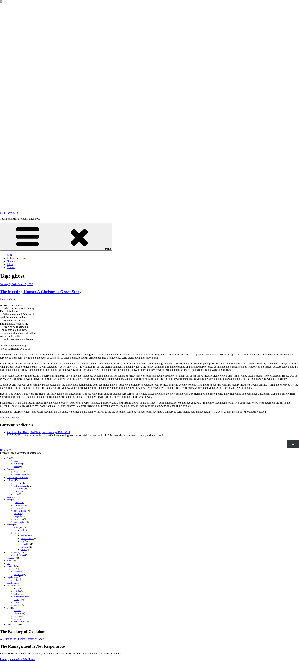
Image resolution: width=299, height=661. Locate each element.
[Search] (293, 444)
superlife (18, 513)
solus (23, 549)
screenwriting (20, 510)
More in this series (10, 299)
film (9, 499)
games (10, 524)
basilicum (25, 535)
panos (16, 599)
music (9, 560)
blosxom (18, 613)
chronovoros (27, 538)
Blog (9, 254)
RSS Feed (5, 449)
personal (11, 566)
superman (18, 574)
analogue (18, 527)
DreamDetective (21, 474)
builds (17, 591)
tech (16, 494)
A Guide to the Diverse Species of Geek (22, 638)
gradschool (19, 502)
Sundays (18, 463)
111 (15, 588)
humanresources (21, 596)
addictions (19, 555)
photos (17, 602)
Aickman (18, 472)
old (8, 563)
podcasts (11, 569)
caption (17, 616)
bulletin (24, 530)
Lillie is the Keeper (17, 258)
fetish (16, 580)
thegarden (18, 516)
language (11, 558)
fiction (17, 594)
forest (16, 619)
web (9, 607)
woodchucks (13, 624)
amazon (17, 610)
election (17, 483)
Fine (16, 461)
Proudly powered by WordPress (17, 659)
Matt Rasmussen (9, 212)
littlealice (25, 544)
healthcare (19, 488)
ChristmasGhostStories (17, 477)
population (19, 505)
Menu (108, 249)
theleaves (18, 519)
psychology (12, 577)
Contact (11, 267)
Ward (16, 466)
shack (16, 605)
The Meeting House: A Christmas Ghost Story (40, 291)
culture (10, 480)
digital (17, 533)
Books (10, 469)
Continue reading (9, 417)
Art (8, 458)
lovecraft (18, 571)
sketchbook (12, 585)
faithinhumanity (21, 485)
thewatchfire (19, 522)
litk (22, 541)
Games (11, 261)
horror (17, 491)
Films (10, 264)
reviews (17, 508)
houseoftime (19, 621)
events (10, 497)
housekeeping (13, 552)
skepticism (12, 582)
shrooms (25, 546)
